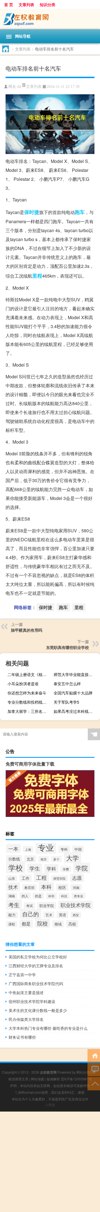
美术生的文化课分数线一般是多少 (38, 1010)
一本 (13, 848)
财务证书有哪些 (22, 1037)
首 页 (8, 4)
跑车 (80, 212)
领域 (58, 924)
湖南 (11, 896)
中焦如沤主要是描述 (26, 992)
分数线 (14, 859)
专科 (64, 849)
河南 (76, 887)
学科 (51, 868)
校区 (62, 887)
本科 (46, 886)
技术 (13, 886)
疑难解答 (53, 1078)
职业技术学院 (76, 904)
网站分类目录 (86, 1072)
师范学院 (59, 878)
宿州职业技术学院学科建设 (32, 1001)
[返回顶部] (94, 1083)
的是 (38, 896)
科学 (51, 896)
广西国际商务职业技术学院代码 (36, 983)
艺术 (49, 914)
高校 (72, 924)
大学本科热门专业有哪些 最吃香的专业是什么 (48, 1028)
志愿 (77, 877)
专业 (46, 847)
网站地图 (37, 1078)
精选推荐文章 (18, 1078)
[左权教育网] (50, 19)
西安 (76, 915)
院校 (42, 923)
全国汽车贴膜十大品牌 (73, 693)
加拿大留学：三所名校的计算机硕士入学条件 (30, 711)
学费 (66, 869)
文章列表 (26, 4)
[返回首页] (94, 1055)
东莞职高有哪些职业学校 (67, 647)
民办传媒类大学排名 (26, 1019)
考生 (13, 904)
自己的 (30, 914)
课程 (11, 924)
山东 (11, 878)
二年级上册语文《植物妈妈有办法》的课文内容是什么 (30, 674)
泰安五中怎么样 (67, 683)
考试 (29, 905)
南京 (44, 859)
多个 (56, 859)
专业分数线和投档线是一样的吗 (30, 702)
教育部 (29, 887)
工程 (41, 877)
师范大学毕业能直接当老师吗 (76, 674)
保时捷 (31, 212)
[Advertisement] (50, 1162)
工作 (25, 878)
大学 (72, 857)
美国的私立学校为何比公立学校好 (38, 957)
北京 (30, 859)
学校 (15, 867)
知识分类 (47, 4)
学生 (34, 868)
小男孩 (50, 1104)
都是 (26, 923)
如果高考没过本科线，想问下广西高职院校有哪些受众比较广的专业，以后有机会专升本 (76, 711)
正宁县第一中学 (22, 974)
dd (19, 87)
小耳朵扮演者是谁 (23, 683)
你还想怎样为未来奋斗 (27, 693)
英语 (62, 914)
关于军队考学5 (66, 702)
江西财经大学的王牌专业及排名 (36, 965)
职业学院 (46, 905)
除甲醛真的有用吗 (26, 630)
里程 (37, 275)
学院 (82, 868)
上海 (28, 849)
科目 (64, 896)
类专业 (78, 896)
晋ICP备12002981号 (76, 1078)
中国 (78, 849)
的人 (25, 895)
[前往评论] (94, 1069)
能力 (12, 914)
